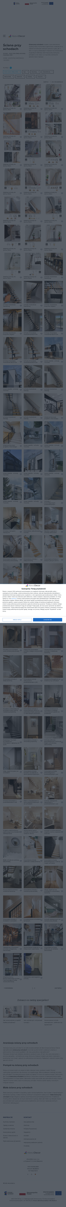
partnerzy (14, 598)
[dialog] (33, 603)
